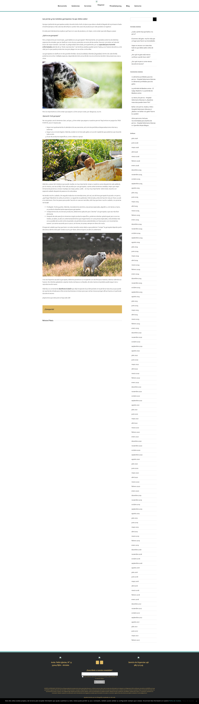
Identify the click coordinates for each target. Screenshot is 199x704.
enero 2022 (135, 382)
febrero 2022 (136, 378)
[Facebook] (97, 662)
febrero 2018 (136, 595)
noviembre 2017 (137, 608)
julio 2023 (135, 301)
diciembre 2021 (136, 387)
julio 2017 (134, 627)
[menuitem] (70, 5)
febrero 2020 (136, 486)
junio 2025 (135, 197)
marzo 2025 (135, 211)
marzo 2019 (135, 536)
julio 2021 (134, 410)
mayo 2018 (135, 581)
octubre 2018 (136, 559)
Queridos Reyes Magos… (141, 125)
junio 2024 (135, 251)
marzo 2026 (135, 156)
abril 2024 (135, 260)
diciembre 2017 (136, 604)
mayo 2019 (135, 527)
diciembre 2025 (136, 170)
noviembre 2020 (137, 446)
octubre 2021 (136, 396)
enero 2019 (135, 545)
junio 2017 (135, 631)
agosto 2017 (135, 622)
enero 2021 (135, 437)
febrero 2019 (136, 541)
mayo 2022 (135, 364)
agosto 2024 (136, 242)
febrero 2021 (136, 432)
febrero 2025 (136, 215)
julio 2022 (135, 355)
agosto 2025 (136, 188)
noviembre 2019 (137, 500)
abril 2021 (135, 423)
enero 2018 (135, 599)
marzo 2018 (135, 590)
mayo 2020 (135, 473)
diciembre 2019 (136, 495)
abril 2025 (135, 206)
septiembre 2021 (137, 401)
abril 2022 (135, 369)
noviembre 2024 (137, 229)
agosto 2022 (136, 351)
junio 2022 (135, 360)
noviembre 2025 (137, 175)
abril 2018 (135, 586)
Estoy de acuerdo (188, 701)
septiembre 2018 (137, 563)
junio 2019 (135, 523)
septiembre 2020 (137, 455)
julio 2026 (135, 138)
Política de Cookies (175, 701)
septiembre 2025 (137, 184)
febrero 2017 (136, 640)
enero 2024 (135, 274)
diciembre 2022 (136, 333)
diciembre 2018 (136, 550)
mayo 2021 (135, 419)
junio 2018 (135, 577)
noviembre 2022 (137, 337)
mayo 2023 (135, 310)
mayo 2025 (135, 202)
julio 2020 (135, 464)
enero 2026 (135, 165)
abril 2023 (135, 315)
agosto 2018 (136, 568)
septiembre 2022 (137, 346)
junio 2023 (135, 306)
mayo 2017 (135, 636)
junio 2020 (135, 468)
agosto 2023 (136, 296)
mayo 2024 (135, 256)
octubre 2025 (136, 179)
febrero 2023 (136, 324)
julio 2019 (135, 518)
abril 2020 (135, 477)
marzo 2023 (135, 319)
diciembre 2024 (137, 224)
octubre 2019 (136, 504)
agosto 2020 (136, 459)
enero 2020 (135, 491)
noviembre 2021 (137, 391)
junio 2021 (135, 414)
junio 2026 (135, 143)
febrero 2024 (136, 269)
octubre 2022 (136, 342)
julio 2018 (135, 572)
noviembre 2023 (137, 283)
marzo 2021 (135, 428)
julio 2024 (135, 247)
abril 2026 (135, 152)
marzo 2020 (135, 482)
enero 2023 (135, 328)
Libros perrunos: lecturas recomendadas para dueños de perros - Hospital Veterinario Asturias (143, 120)
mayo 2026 (135, 147)
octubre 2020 (136, 450)
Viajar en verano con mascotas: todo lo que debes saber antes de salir (142, 47)
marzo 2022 (135, 373)
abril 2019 (135, 532)
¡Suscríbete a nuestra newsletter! (99, 670)
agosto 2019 (136, 513)
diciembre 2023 (136, 278)
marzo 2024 (135, 265)
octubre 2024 (136, 233)
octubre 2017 (136, 613)
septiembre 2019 (137, 509)
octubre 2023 (136, 287)
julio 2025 (135, 193)
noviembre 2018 (137, 554)
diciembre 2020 (137, 441)
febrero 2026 (136, 161)
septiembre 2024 (137, 238)
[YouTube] (101, 662)
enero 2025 (135, 220)
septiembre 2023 (137, 292)
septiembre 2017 (137, 617)
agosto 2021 (135, 405)
